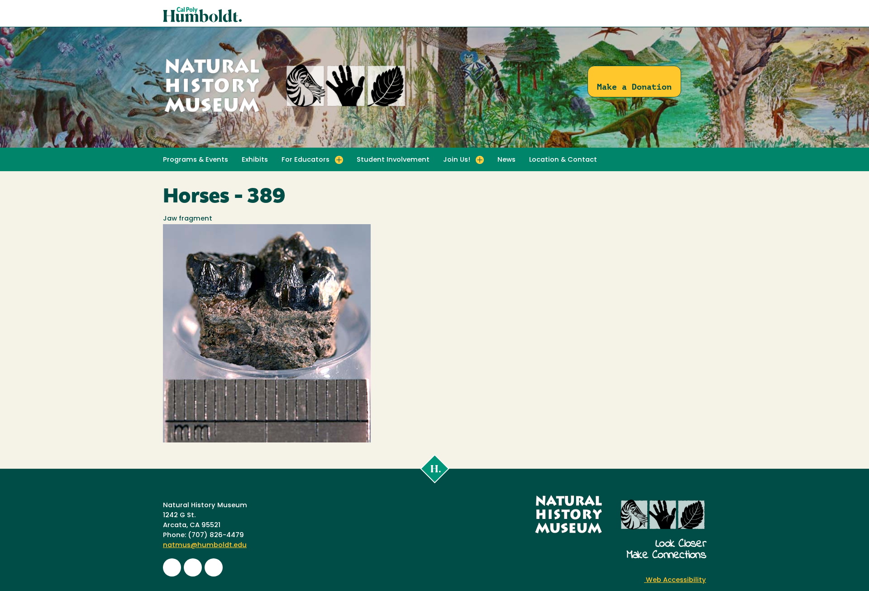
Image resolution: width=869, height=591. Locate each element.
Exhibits (255, 160)
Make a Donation (634, 86)
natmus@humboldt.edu (205, 545)
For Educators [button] (305, 160)
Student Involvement (393, 160)
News (506, 160)
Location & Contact (563, 160)
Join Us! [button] (456, 160)
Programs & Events (195, 160)
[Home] (285, 113)
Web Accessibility (675, 580)
